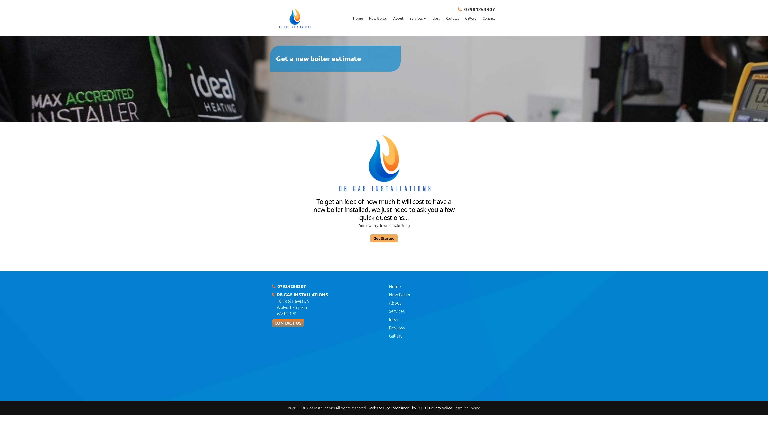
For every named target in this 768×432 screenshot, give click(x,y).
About (398, 18)
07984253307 (479, 9)
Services (397, 311)
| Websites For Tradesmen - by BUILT (397, 407)
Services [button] (416, 18)
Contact (488, 18)
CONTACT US (288, 323)
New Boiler (378, 18)
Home (358, 18)
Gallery (470, 18)
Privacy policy (441, 407)
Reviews (452, 18)
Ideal (436, 18)
